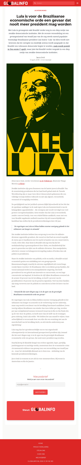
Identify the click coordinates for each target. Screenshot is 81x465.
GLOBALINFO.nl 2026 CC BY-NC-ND (40, 461)
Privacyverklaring (41, 447)
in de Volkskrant (46, 181)
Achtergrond (40, 10)
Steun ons (41, 450)
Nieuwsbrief (41, 458)
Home (40, 443)
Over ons (41, 454)
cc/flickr (21, 184)
